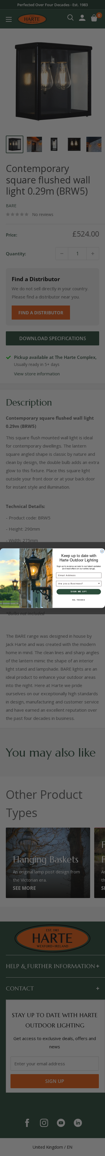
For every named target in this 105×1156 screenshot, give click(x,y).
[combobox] (78, 583)
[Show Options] (99, 583)
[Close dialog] (102, 551)
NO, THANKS (78, 599)
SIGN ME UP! (79, 591)
